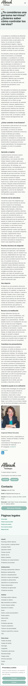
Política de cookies (6, 524)
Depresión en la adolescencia (9, 582)
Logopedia (4, 648)
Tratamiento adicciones (7, 651)
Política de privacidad (7, 521)
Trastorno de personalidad (8, 628)
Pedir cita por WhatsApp (14, 508)
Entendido (14, 682)
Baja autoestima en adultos (9, 602)
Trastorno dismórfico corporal (9, 631)
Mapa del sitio (5, 529)
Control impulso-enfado (8, 605)
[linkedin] (14, 452)
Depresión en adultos (7, 607)
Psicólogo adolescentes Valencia (10, 569)
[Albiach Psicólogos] (6, 3)
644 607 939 (11, 490)
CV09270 (13, 447)
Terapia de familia (6, 643)
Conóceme (4, 450)
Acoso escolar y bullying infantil (10, 544)
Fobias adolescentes (7, 585)
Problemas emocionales (8, 562)
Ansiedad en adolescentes (8, 580)
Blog (2, 664)
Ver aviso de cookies (6, 527)
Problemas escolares (7, 590)
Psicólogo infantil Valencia (8, 542)
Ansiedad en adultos (7, 600)
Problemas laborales (7, 623)
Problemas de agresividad (8, 587)
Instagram (14, 479)
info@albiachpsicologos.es (12, 493)
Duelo (2, 610)
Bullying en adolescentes (8, 572)
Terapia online (5, 656)
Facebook (5, 479)
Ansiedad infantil (6, 547)
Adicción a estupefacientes (9, 574)
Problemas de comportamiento (10, 560)
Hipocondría (4, 618)
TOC (2, 633)
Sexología (4, 646)
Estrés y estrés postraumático (9, 613)
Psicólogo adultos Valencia (8, 597)
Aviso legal (4, 519)
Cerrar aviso (14, 678)
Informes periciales (6, 659)
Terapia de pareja (6, 640)
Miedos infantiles (6, 557)
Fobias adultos (5, 615)
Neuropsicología (5, 653)
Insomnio (3, 620)
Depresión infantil (6, 549)
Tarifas (3, 661)
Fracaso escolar (5, 552)
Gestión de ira (5, 555)
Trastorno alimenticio (7, 626)
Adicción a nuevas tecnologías (9, 577)
